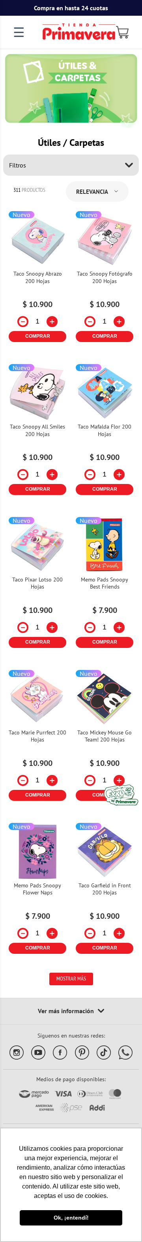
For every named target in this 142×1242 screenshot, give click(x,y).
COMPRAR (37, 336)
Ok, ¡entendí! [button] (71, 1217)
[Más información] (71, 1011)
